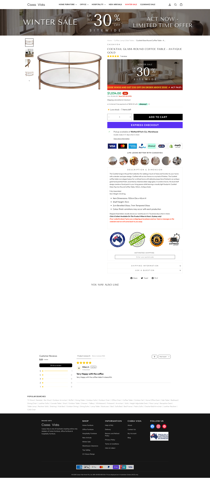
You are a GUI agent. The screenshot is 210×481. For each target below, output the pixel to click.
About (130, 425)
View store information (122, 139)
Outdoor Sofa (91, 400)
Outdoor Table (74, 403)
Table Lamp (31, 406)
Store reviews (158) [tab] (98, 356)
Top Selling (86, 450)
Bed (111, 406)
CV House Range (88, 454)
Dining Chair (32, 403)
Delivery (108, 429)
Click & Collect (110, 448)
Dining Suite (84, 406)
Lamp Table (95, 406)
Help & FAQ (109, 425)
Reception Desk (166, 403)
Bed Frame (128, 406)
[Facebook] (152, 426)
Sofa (126, 403)
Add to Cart (45, 342)
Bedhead (174, 400)
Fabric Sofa (138, 406)
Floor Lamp (153, 403)
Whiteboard (100, 403)
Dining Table (80, 400)
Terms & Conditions (112, 444)
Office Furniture (88, 429)
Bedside (39, 400)
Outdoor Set (139, 400)
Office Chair (116, 400)
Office (83, 4)
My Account (132, 433)
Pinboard (110, 403)
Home (109, 40)
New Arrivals (115, 4)
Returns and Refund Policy (112, 435)
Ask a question (144, 270)
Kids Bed (61, 406)
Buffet (71, 400)
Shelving (53, 406)
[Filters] (154, 357)
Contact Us (132, 429)
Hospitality (98, 4)
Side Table (165, 400)
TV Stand (30, 400)
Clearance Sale (147, 4)
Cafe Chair (31, 409)
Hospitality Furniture (89, 433)
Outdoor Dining (72, 406)
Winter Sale (86, 442)
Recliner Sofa (43, 406)
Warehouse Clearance (90, 446)
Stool (65, 403)
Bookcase (105, 406)
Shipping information (145, 266)
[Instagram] (158, 426)
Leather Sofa (43, 403)
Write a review (55, 365)
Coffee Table (128, 400)
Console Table (55, 403)
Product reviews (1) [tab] (83, 356)
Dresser (84, 403)
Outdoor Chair (104, 400)
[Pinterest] (164, 426)
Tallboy (91, 403)
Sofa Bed (118, 406)
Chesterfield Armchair (153, 406)
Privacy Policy (110, 440)
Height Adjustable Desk (139, 403)
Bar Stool (47, 400)
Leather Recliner (169, 406)
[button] (113, 56)
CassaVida (113, 44)
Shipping (110, 100)
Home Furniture (67, 4)
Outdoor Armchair (60, 400)
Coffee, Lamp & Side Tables (124, 40)
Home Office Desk (152, 400)
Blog (129, 438)
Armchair (119, 403)
